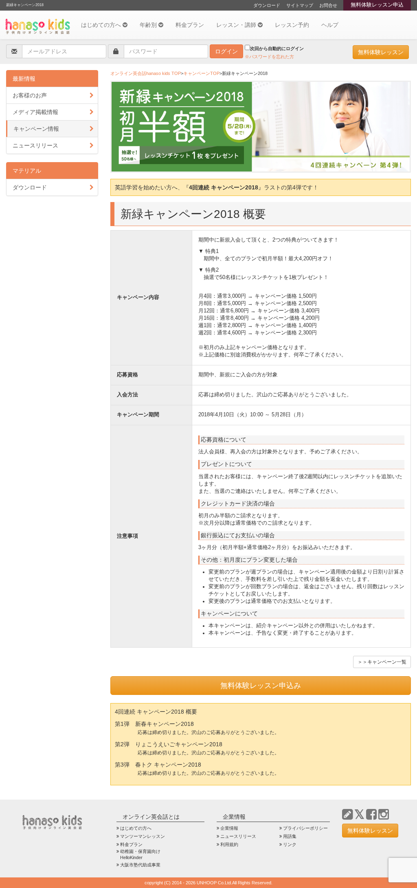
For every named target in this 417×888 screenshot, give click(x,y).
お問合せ (328, 5)
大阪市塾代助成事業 (140, 864)
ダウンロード (266, 5)
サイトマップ (299, 5)
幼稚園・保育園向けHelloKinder (140, 854)
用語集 (289, 836)
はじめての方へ (102, 25)
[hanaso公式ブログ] (347, 814)
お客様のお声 (30, 95)
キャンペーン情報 (36, 128)
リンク (289, 844)
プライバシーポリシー (305, 828)
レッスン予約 (292, 25)
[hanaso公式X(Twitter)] (359, 814)
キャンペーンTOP (201, 73)
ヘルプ (329, 25)
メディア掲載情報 (35, 112)
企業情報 (229, 828)
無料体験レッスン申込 (377, 5)
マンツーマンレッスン (142, 836)
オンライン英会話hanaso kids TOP (145, 73)
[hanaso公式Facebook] (371, 814)
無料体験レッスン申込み (260, 685)
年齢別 (149, 25)
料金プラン (190, 25)
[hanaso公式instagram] (383, 814)
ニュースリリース (35, 145)
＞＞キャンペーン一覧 (382, 662)
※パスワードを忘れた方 (269, 56)
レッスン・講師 (237, 25)
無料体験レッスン (381, 52)
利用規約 (229, 844)
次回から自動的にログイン (277, 48)
